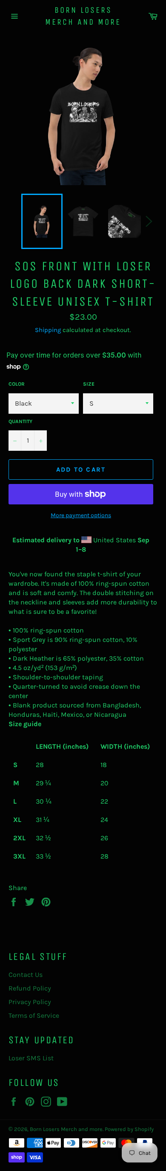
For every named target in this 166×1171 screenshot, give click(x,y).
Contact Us (26, 975)
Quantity (20, 421)
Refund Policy (30, 988)
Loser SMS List (31, 1058)
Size (88, 384)
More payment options (81, 515)
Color (17, 384)
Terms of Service (34, 1015)
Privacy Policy (30, 1002)
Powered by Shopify (129, 1129)
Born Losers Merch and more (83, 16)
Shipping (48, 330)
